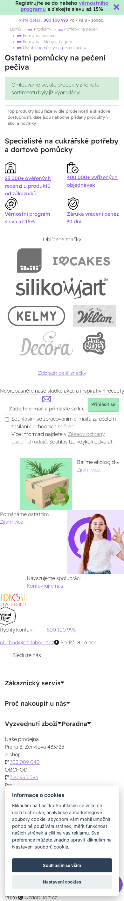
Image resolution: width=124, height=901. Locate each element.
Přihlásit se (103, 404)
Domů (15, 28)
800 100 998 (61, 629)
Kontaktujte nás (45, 586)
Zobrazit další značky (62, 373)
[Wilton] (94, 316)
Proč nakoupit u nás (35, 703)
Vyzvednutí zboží (31, 724)
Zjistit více (88, 469)
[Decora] (46, 343)
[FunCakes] (94, 343)
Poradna (74, 724)
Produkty (42, 28)
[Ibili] (29, 260)
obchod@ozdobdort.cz (27, 642)
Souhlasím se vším (62, 865)
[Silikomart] (62, 288)
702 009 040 (25, 762)
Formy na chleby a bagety (47, 41)
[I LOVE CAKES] (81, 260)
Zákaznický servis (32, 683)
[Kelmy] (36, 316)
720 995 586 (24, 777)
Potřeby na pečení (80, 28)
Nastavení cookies (62, 881)
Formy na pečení (38, 35)
